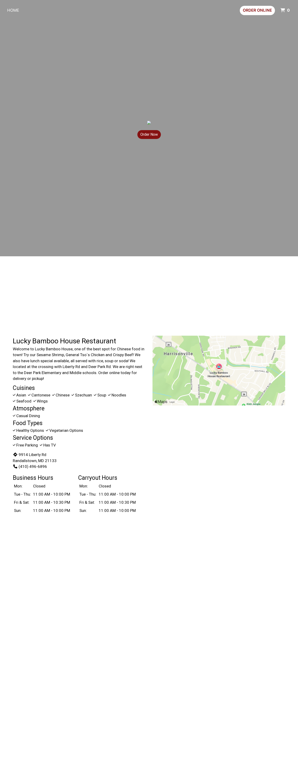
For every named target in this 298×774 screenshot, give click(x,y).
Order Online (257, 10)
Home (13, 10)
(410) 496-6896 (33, 466)
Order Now (149, 134)
